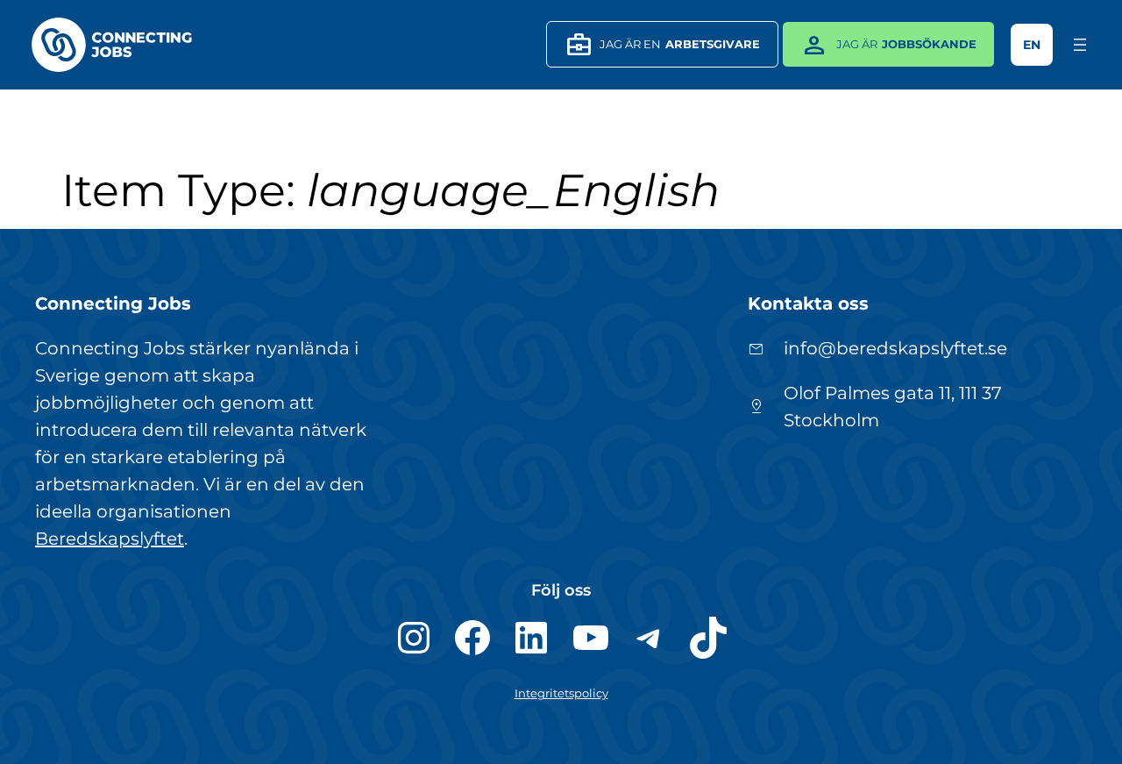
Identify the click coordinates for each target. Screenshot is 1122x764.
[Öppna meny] (1079, 44)
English (1032, 44)
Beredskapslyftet (109, 538)
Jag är (888, 44)
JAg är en (662, 44)
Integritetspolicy (561, 693)
